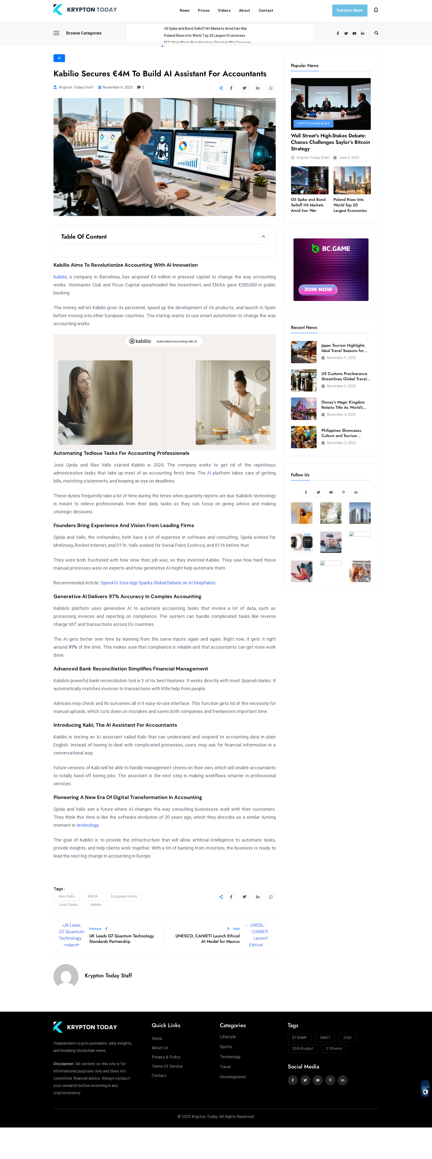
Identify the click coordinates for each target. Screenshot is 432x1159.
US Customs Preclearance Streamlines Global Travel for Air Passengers (344, 379)
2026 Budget (303, 1048)
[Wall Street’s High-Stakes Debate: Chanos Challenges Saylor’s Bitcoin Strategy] (331, 104)
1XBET (325, 1038)
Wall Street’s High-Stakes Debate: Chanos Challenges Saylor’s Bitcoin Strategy (330, 142)
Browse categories (84, 33)
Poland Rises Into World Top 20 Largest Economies (204, 36)
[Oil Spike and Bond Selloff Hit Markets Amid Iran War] (309, 180)
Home (157, 1038)
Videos (224, 10)
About (244, 10)
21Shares (334, 1048)
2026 (347, 1038)
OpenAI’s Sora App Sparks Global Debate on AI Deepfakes (158, 582)
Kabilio (60, 276)
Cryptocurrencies (313, 123)
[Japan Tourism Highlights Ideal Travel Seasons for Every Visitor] (303, 352)
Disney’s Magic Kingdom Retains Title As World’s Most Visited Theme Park (343, 407)
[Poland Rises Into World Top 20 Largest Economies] (352, 180)
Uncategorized (233, 1076)
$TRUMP (299, 1038)
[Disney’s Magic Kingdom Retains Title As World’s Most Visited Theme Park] (303, 409)
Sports (226, 1046)
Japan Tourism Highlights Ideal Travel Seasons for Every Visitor (343, 350)
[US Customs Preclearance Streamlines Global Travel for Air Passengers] (303, 380)
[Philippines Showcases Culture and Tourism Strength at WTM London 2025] (303, 437)
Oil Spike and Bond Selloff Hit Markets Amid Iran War (205, 29)
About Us (160, 1047)
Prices (204, 10)
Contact (266, 10)
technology (87, 825)
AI (59, 58)
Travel (225, 1066)
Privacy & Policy (166, 1057)
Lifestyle (228, 1036)
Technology (230, 1056)
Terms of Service (167, 1066)
